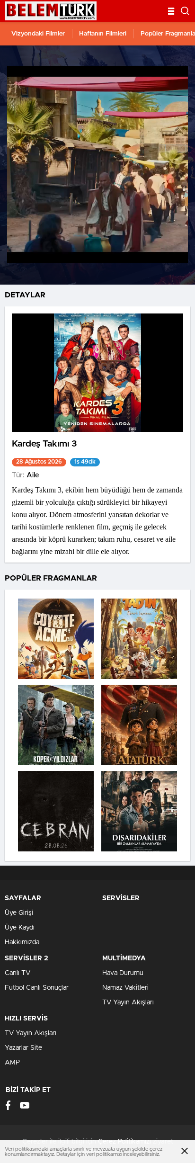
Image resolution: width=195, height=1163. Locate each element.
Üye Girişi (19, 913)
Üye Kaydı (20, 927)
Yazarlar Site (23, 1048)
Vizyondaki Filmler (38, 34)
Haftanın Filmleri (102, 34)
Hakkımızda (22, 942)
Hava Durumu (122, 973)
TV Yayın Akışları (128, 1002)
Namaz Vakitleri (125, 987)
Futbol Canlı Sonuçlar (37, 987)
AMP (12, 1062)
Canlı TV (17, 973)
